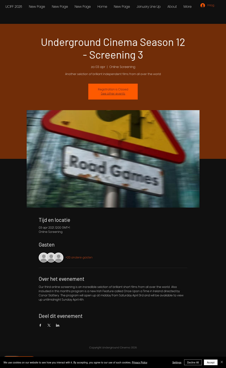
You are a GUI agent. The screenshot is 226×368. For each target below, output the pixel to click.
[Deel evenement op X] (49, 325)
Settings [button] (176, 362)
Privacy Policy (139, 362)
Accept (211, 362)
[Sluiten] (222, 362)
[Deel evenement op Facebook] (40, 325)
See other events (113, 94)
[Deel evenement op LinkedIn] (57, 325)
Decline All (193, 362)
